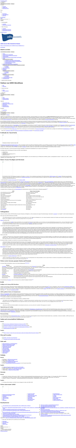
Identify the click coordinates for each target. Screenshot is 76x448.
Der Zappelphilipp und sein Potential (12, 361)
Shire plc (19, 315)
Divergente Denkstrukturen (18, 274)
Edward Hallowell (18, 189)
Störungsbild (27, 181)
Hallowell (2, 220)
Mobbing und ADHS (31, 396)
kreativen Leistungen (60, 288)
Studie (74, 144)
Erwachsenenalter (72, 125)
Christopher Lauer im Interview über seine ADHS (12, 339)
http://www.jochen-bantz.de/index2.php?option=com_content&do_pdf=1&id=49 (16, 416)
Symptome (24, 146)
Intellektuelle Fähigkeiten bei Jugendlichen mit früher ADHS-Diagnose (15, 325)
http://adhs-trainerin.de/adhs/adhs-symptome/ (48, 405)
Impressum (4, 423)
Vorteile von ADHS (11, 360)
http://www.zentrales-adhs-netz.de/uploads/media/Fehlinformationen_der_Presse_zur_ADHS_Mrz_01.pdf (53, 410)
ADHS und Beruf (5, 397)
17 (1, 296)
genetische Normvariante (26, 177)
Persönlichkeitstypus (66, 128)
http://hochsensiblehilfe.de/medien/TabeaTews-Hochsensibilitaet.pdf (14, 409)
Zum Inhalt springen (3, 0)
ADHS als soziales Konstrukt (58, 400)
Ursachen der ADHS (31, 393)
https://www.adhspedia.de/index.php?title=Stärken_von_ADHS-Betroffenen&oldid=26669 (21, 417)
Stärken (8, 114)
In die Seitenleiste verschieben (5, 3)
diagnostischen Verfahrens (68, 286)
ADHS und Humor (5, 348)
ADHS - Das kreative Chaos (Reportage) (10, 337)
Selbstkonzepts (18, 187)
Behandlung (63, 125)
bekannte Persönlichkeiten (40, 128)
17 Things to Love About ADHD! (13, 369)
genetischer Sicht (3, 182)
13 (32, 279)
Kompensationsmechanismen (43, 295)
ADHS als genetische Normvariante (8, 345)
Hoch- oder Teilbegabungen (49, 126)
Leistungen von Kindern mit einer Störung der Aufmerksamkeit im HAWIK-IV (17, 326)
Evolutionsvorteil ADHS (11, 362)
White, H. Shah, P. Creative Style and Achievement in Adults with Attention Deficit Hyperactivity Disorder (21, 332)
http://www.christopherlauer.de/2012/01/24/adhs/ (11, 414)
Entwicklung (23, 123)
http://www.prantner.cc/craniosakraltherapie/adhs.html (50, 404)
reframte (22, 181)
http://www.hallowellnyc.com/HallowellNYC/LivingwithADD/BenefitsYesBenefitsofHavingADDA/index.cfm (20, 412)
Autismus (9, 279)
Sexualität (54, 396)
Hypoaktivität (31, 269)
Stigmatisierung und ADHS (6, 395)
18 (62, 301)
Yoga (3, 399)
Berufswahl (34, 266)
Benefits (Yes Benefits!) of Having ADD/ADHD (15, 367)
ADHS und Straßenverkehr (57, 394)
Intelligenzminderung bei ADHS (9, 328)
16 (5, 289)
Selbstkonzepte (13, 311)
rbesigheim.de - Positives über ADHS (9, 413)
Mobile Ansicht (4, 424)
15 (4, 288)
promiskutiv (4, 209)
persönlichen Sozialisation (4, 294)
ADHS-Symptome (52, 176)
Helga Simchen (2, 246)
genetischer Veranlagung (63, 122)
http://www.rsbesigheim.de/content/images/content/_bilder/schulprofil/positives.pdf (16, 410)
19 (30, 316)
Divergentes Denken (5, 349)
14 (48, 286)
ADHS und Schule (31, 394)
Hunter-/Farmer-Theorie (57, 397)
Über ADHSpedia (5, 422)
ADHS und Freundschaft (6, 347)
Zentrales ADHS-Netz (56, 399)
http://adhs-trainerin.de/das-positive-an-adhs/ (48, 406)
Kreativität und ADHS (14, 289)
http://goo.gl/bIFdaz (44, 414)
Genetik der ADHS (22, 179)
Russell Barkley (7, 293)
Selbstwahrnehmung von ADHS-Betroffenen (7, 310)
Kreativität (55, 213)
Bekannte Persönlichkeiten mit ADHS (8, 344)
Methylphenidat (48, 287)
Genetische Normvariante (12, 179)
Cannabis (54, 395)
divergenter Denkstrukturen (49, 119)
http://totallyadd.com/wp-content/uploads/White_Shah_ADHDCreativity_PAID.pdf (16, 405)
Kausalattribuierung (56, 393)
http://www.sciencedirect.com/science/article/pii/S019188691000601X (52, 412)
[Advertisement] (38, 440)
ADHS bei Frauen (5, 398)
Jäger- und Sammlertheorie (49, 181)
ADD (12, 222)
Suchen (2, 20)
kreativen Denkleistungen (7, 119)
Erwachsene (15, 145)
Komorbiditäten (16, 125)
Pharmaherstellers (14, 315)
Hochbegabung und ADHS (38, 130)
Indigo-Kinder (4, 352)
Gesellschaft (40, 182)
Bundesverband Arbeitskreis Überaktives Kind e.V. (10, 144)
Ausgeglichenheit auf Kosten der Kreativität (13, 363)
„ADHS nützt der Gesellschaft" (12, 359)
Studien (45, 288)
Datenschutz (4, 421)
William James (14, 128)
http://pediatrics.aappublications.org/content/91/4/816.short (50, 411)
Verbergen (12, 3)
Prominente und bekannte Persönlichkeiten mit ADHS (23, 130)
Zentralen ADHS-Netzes (12, 255)
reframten (59, 176)
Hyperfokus (4, 266)
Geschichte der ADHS (9, 130)
